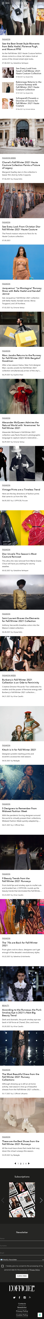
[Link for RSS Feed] (30, 1298)
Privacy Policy (35, 1270)
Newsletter (22, 1307)
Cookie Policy (22, 1315)
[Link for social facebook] (19, 1298)
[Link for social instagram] (24, 1298)
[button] (41, 1200)
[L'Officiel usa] (22, 3)
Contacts (22, 1303)
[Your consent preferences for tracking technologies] (40, 1315)
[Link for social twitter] (14, 1298)
